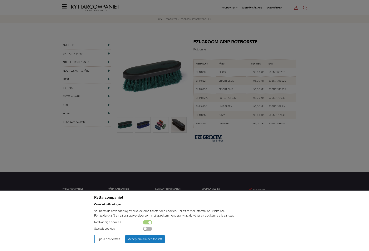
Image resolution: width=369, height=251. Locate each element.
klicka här (218, 211)
